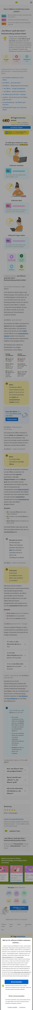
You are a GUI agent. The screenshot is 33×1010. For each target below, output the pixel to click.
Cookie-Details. (20, 957)
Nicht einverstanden (16, 996)
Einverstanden (16, 982)
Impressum (22, 1007)
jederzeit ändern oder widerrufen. (21, 972)
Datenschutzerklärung (7, 957)
